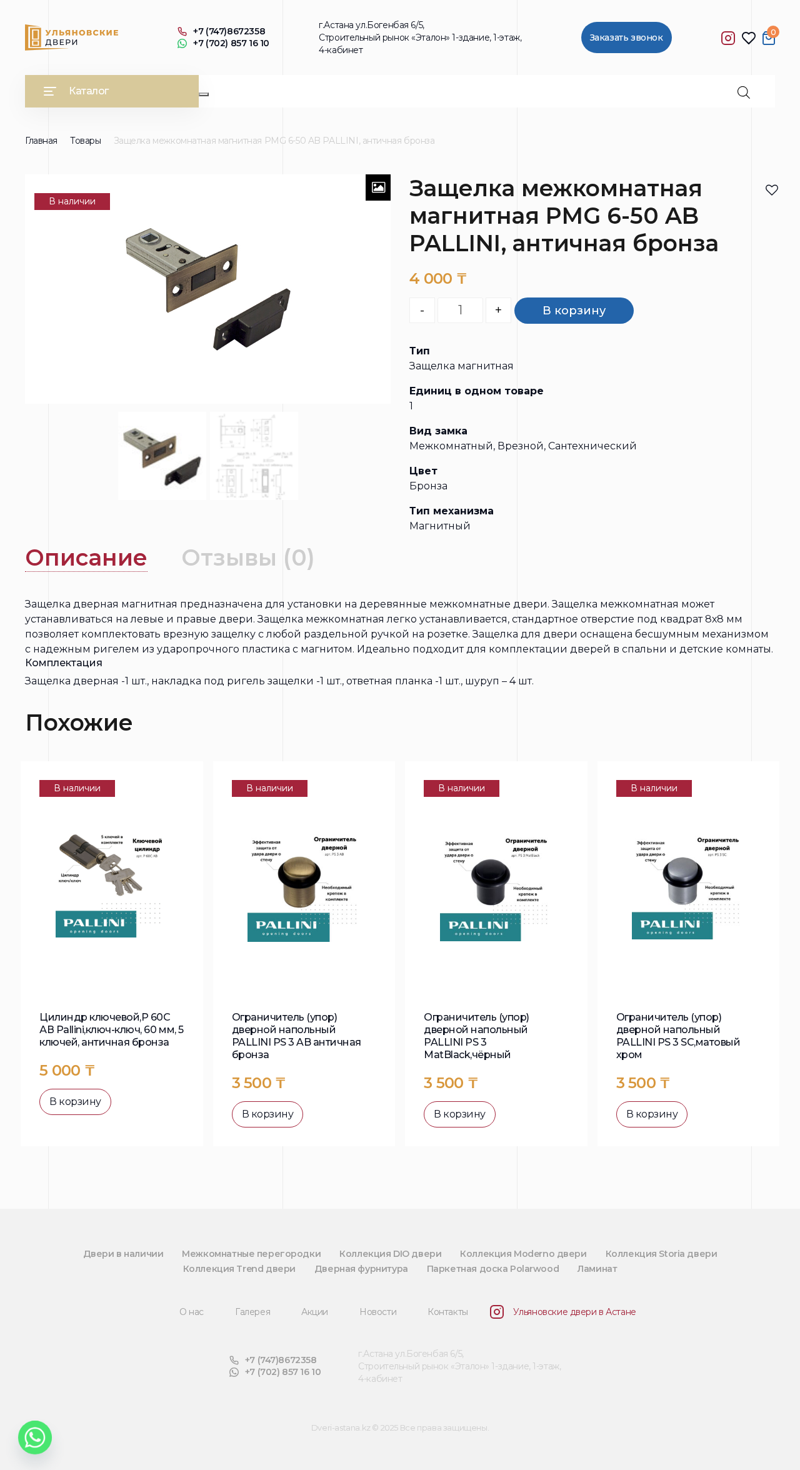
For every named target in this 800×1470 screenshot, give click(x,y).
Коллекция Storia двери (662, 1253)
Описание (86, 557)
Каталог (89, 91)
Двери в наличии (123, 1253)
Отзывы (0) (248, 557)
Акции (314, 1312)
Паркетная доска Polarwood (493, 1268)
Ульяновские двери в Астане (574, 1312)
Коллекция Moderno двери (523, 1253)
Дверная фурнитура (361, 1268)
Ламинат (597, 1268)
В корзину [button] (75, 1102)
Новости (377, 1312)
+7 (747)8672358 (229, 31)
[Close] (204, 94)
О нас (191, 1312)
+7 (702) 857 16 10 (231, 43)
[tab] (86, 558)
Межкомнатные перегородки (251, 1253)
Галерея (252, 1312)
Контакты (448, 1312)
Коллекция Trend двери (239, 1268)
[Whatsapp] (35, 1437)
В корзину (574, 311)
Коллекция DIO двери (390, 1253)
